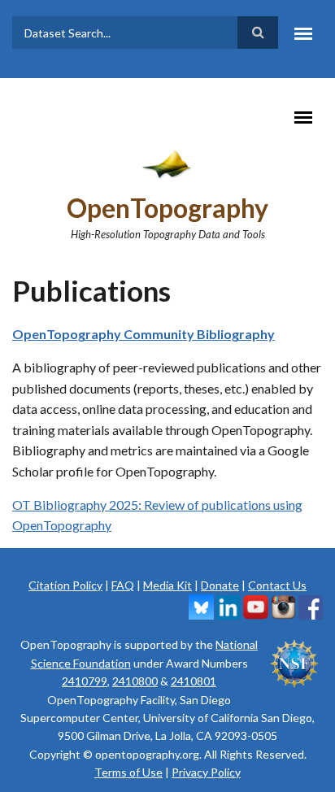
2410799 (84, 681)
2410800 (135, 681)
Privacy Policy (206, 772)
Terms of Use (128, 772)
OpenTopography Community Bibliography (143, 334)
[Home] (167, 162)
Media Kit (167, 585)
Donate (220, 585)
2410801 (193, 681)
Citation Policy (65, 585)
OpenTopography (167, 208)
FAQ (122, 585)
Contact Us (277, 585)
